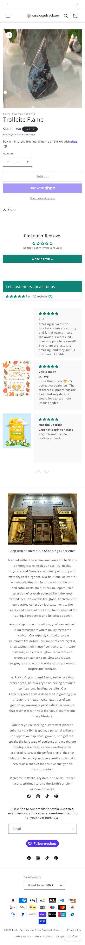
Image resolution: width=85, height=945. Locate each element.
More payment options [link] (42, 198)
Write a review (42, 259)
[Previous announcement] (7, 4)
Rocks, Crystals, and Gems (26, 930)
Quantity (8, 153)
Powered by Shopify (52, 930)
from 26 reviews (37, 296)
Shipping (7, 134)
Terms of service (43, 936)
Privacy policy (23, 936)
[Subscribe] (72, 829)
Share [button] (11, 209)
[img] (15, 296)
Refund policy (73, 930)
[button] (8, 15)
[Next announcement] (77, 4)
